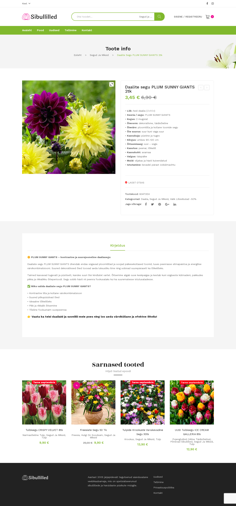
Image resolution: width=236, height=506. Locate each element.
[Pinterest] (159, 204)
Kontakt (158, 492)
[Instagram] (212, 4)
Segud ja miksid (99, 55)
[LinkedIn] (174, 204)
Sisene (178, 16)
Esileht (78, 55)
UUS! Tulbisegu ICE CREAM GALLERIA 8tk (192, 432)
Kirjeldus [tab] (117, 245)
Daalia (144, 199)
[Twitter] (152, 204)
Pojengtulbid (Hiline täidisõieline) (191, 439)
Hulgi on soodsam (92, 435)
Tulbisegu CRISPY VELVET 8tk (44, 430)
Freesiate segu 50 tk (93, 430)
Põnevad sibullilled (181, 441)
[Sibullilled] (39, 16)
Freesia (76, 435)
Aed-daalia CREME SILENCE (201, 88)
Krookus (129, 439)
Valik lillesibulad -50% (183, 199)
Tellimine (158, 482)
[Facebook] (207, 4)
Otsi (159, 17)
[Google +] (167, 204)
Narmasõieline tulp (33, 435)
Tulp (44, 437)
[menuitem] (27, 30)
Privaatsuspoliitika (163, 487)
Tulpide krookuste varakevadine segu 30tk (142, 432)
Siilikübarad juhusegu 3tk (206, 88)
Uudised (158, 476)
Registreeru (193, 16)
